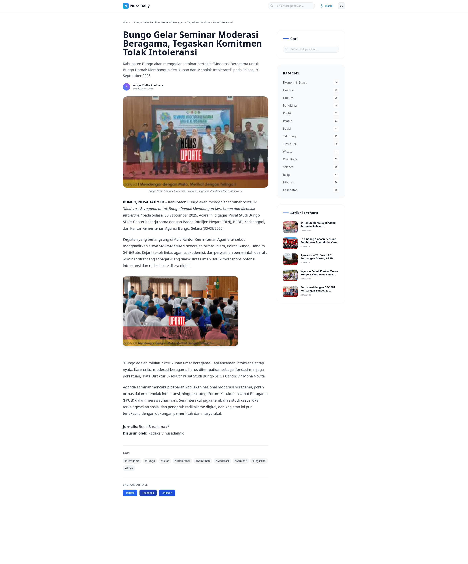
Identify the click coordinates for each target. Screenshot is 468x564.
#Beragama (132, 461)
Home (126, 22)
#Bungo (150, 461)
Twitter (130, 493)
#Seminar (241, 461)
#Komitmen (203, 461)
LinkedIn (167, 493)
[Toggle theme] (341, 5)
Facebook (148, 493)
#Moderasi (222, 461)
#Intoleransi (182, 461)
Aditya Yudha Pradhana (148, 85)
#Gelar (165, 461)
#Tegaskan (259, 461)
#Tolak (129, 468)
